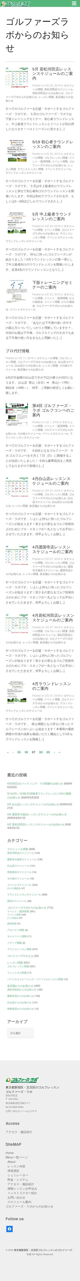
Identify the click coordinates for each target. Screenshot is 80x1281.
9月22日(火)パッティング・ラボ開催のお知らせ (35, 783)
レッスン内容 (16, 1166)
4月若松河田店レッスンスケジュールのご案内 (53, 617)
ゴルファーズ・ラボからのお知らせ (29, 1206)
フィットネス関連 (17, 972)
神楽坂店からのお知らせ (20, 1008)
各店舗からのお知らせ (30, 369)
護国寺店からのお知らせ (20, 996)
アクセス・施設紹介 (19, 1132)
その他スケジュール (29, 433)
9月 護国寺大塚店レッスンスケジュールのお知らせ (37, 814)
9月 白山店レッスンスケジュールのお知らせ (33, 804)
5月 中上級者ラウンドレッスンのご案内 (52, 216)
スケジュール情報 (47, 358)
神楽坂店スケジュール (19, 872)
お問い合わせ (16, 1197)
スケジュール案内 (19, 1202)
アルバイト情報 (15, 930)
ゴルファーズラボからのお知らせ (53, 163)
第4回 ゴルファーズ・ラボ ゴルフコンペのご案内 (53, 410)
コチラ (33, 1111)
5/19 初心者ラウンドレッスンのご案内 (52, 144)
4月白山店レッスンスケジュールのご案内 (51, 480)
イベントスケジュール (58, 169)
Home (10, 1153)
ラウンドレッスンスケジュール (24, 172)
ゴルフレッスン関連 (56, 157)
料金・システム (17, 1179)
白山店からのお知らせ (28, 365)
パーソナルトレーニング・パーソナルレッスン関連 (35, 979)
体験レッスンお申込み (22, 1188)
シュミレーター (17, 1175)
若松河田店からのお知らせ (48, 93)
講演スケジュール (17, 901)
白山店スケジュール (18, 865)
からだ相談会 (14, 888)
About (11, 1162)
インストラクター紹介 (22, 1193)
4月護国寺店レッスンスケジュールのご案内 (52, 549)
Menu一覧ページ (17, 1157)
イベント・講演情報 (56, 298)
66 (26, 752)
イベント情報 (60, 161)
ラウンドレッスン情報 (30, 169)
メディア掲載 (14, 942)
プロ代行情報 (17, 351)
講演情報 (11, 923)
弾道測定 (13, 1170)
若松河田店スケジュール (58, 89)
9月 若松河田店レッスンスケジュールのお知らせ (35, 824)
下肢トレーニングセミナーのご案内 (52, 284)
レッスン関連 (46, 97)
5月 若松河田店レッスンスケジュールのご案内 (52, 73)
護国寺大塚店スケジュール (52, 568)
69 (48, 752)
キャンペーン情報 (17, 936)
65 (19, 752)
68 (41, 752)
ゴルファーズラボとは (20, 956)
